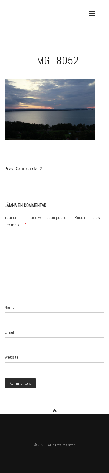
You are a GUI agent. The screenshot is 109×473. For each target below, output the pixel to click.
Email (9, 332)
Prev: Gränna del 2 (23, 168)
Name (10, 307)
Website (11, 357)
